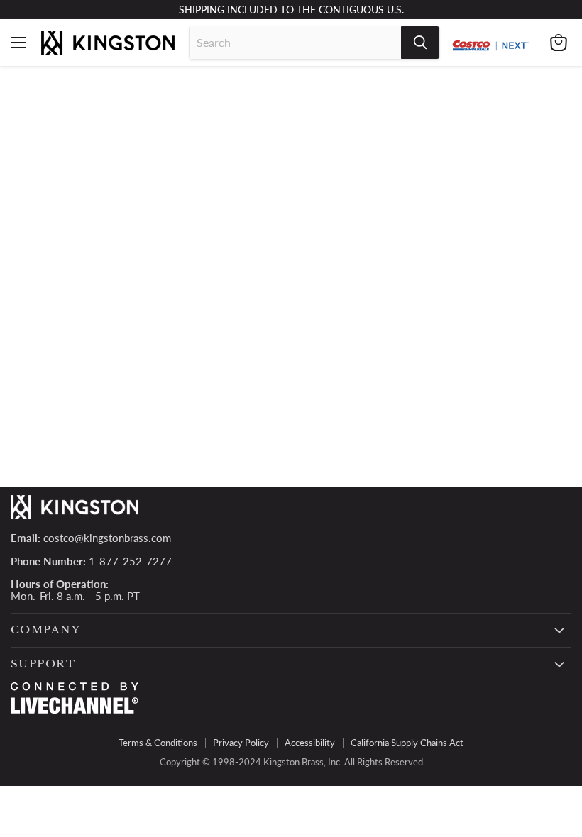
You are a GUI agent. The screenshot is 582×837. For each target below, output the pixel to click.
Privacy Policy (241, 742)
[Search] (420, 42)
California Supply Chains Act (407, 742)
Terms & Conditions (158, 742)
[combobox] (295, 42)
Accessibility (310, 742)
